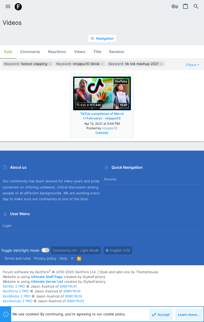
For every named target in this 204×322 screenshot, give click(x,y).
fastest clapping (26, 64)
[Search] (196, 6)
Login (7, 225)
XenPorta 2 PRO (16, 291)
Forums (110, 179)
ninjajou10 (109, 128)
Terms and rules (17, 258)
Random (116, 51)
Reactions (57, 51)
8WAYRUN (68, 286)
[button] (8, 6)
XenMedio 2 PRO (17, 296)
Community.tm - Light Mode (76, 250)
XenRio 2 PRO (14, 286)
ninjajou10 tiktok (78, 64)
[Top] (72, 258)
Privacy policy (45, 258)
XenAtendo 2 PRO (17, 301)
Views (79, 51)
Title (97, 51)
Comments (30, 51)
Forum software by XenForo (49, 272)
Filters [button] (191, 65)
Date (8, 51)
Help (63, 258)
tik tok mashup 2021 (134, 64)
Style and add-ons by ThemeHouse (129, 272)
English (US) (119, 250)
